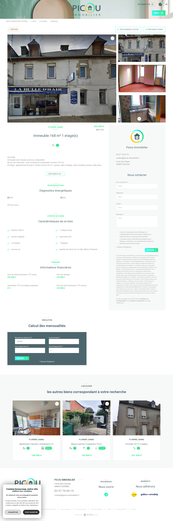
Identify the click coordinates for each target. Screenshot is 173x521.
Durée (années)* (54, 337)
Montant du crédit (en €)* (23, 337)
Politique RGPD (121, 509)
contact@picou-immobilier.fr (127, 158)
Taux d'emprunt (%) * (56, 346)
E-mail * (118, 204)
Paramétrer (13, 512)
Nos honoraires (66, 509)
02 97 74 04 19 (122, 154)
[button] (139, 119)
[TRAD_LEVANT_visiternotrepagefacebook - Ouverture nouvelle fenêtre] (106, 494)
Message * (119, 214)
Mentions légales (96, 509)
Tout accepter (31, 512)
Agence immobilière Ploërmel (17, 21)
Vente (34, 21)
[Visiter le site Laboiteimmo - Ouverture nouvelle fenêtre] (90, 514)
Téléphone (119, 193)
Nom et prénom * (122, 182)
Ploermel (43, 21)
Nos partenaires (81, 509)
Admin (109, 509)
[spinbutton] (64, 350)
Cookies (133, 509)
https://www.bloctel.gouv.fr (142, 289)
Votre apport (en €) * (22, 346)
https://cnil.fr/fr (152, 277)
